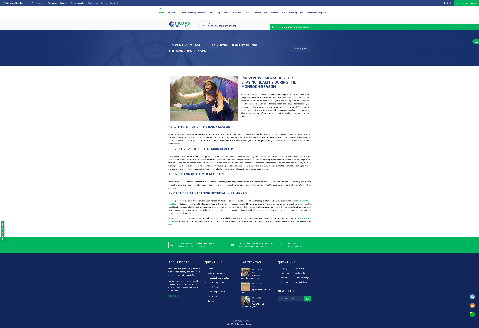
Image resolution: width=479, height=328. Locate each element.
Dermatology (301, 282)
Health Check (260, 12)
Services (240, 324)
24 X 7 (30, 3)
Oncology (285, 282)
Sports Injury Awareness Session (255, 291)
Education (64, 3)
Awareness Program (316, 12)
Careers (104, 3)
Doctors (237, 12)
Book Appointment (2, 231)
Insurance (40, 3)
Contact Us (114, 3)
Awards (274, 12)
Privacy (249, 324)
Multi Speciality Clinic (292, 12)
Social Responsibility (216, 292)
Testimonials (93, 3)
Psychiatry (299, 269)
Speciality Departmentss (218, 278)
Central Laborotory (78, 3)
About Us (172, 12)
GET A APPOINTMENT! (466, 3)
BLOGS (306, 49)
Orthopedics (300, 273)
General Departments (219, 12)
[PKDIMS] (179, 24)
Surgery (284, 269)
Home (161, 12)
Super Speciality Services (192, 12)
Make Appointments (216, 273)
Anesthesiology (302, 278)
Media (248, 12)
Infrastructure (52, 3)
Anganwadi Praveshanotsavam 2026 (251, 276)
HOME (298, 49)
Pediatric (284, 278)
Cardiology (285, 273)
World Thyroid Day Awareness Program (253, 305)
